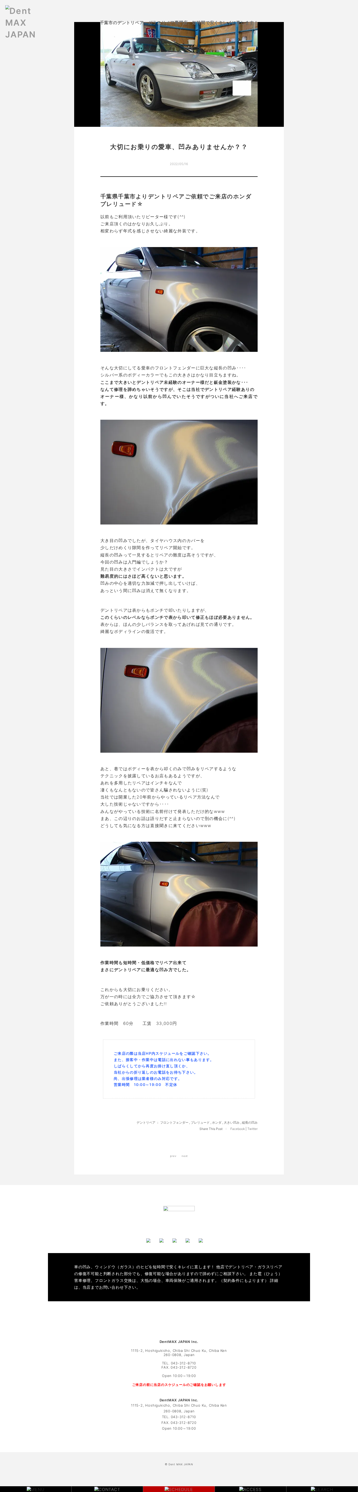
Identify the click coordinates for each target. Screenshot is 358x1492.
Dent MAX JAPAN (181, 1464)
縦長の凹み (250, 1122)
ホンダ (216, 1122)
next (185, 1155)
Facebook (238, 1129)
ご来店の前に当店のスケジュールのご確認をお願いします (179, 1384)
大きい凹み (232, 1122)
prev (173, 1155)
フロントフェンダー (174, 1122)
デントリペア (146, 1122)
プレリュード (200, 1122)
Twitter (252, 1129)
